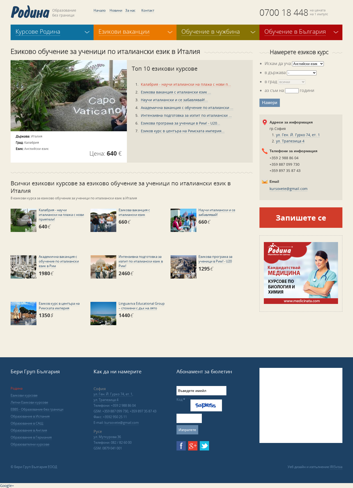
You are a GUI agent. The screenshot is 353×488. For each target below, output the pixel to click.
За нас (130, 10)
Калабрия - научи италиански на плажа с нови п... (186, 84)
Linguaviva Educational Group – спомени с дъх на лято (142, 305)
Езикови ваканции (124, 31)
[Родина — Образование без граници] (30, 11)
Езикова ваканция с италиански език (134, 212)
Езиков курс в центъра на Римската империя (59, 305)
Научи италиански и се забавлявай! (216, 212)
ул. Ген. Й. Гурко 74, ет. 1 (298, 134)
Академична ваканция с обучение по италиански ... (187, 107)
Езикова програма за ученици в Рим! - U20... (180, 123)
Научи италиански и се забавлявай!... (174, 99)
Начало (100, 10)
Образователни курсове (30, 444)
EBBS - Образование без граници (37, 409)
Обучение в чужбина (210, 31)
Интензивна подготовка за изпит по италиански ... (186, 115)
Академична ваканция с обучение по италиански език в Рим (59, 261)
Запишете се (301, 218)
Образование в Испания (30, 416)
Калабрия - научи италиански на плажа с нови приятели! (61, 215)
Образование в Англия (29, 430)
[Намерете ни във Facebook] (181, 445)
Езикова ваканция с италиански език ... (176, 92)
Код (181, 399)
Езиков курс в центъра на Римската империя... (183, 130)
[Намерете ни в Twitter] (204, 445)
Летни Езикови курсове (29, 402)
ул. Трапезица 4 (290, 141)
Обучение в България (295, 31)
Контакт (147, 10)
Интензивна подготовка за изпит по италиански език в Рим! (141, 261)
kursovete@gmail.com (289, 188)
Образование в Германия (31, 437)
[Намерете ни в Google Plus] (192, 445)
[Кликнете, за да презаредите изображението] (206, 410)
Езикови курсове (24, 395)
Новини (116, 10)
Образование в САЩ (27, 423)
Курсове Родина (38, 31)
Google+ (7, 485)
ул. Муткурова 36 (107, 436)
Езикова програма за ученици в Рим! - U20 (215, 259)
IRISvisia (336, 466)
